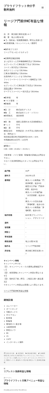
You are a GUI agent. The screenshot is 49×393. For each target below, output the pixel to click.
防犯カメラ (32, 360)
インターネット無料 (10, 358)
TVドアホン (40, 356)
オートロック (32, 358)
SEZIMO (21, 353)
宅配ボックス (10, 360)
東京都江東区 (31, 353)
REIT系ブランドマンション (26, 356)
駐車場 (39, 360)
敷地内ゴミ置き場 (22, 360)
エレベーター (22, 358)
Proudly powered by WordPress (15, 390)
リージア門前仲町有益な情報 (16, 290)
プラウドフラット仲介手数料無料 (19, 7)
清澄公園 (7, 88)
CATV (12, 356)
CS (15, 356)
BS (8, 356)
